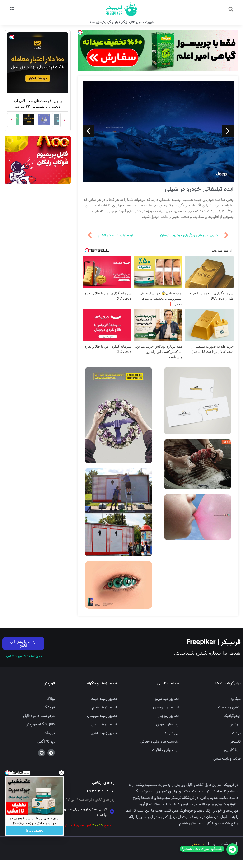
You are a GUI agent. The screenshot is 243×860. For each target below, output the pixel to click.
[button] (231, 9)
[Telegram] (51, 753)
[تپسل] (80, 32)
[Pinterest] (41, 753)
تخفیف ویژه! (34, 830)
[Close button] (61, 772)
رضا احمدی (198, 844)
